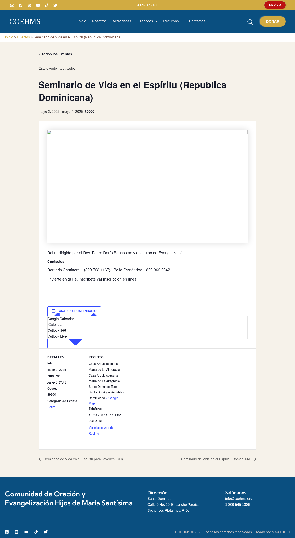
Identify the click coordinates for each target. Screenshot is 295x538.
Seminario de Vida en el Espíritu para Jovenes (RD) (83, 458)
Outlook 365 (57, 330)
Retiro (51, 407)
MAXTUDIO (281, 532)
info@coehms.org (238, 498)
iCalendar (55, 324)
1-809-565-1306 (147, 5)
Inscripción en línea (119, 279)
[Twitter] (55, 5)
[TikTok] (47, 5)
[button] (275, 5)
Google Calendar (61, 318)
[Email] (12, 5)
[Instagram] (29, 5)
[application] (155, 21)
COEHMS (24, 21)
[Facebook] (21, 5)
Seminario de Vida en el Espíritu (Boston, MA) (216, 458)
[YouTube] (38, 5)
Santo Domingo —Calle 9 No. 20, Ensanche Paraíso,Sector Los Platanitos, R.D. (174, 504)
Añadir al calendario (78, 311)
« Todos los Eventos (55, 53)
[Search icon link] (250, 22)
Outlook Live (57, 336)
